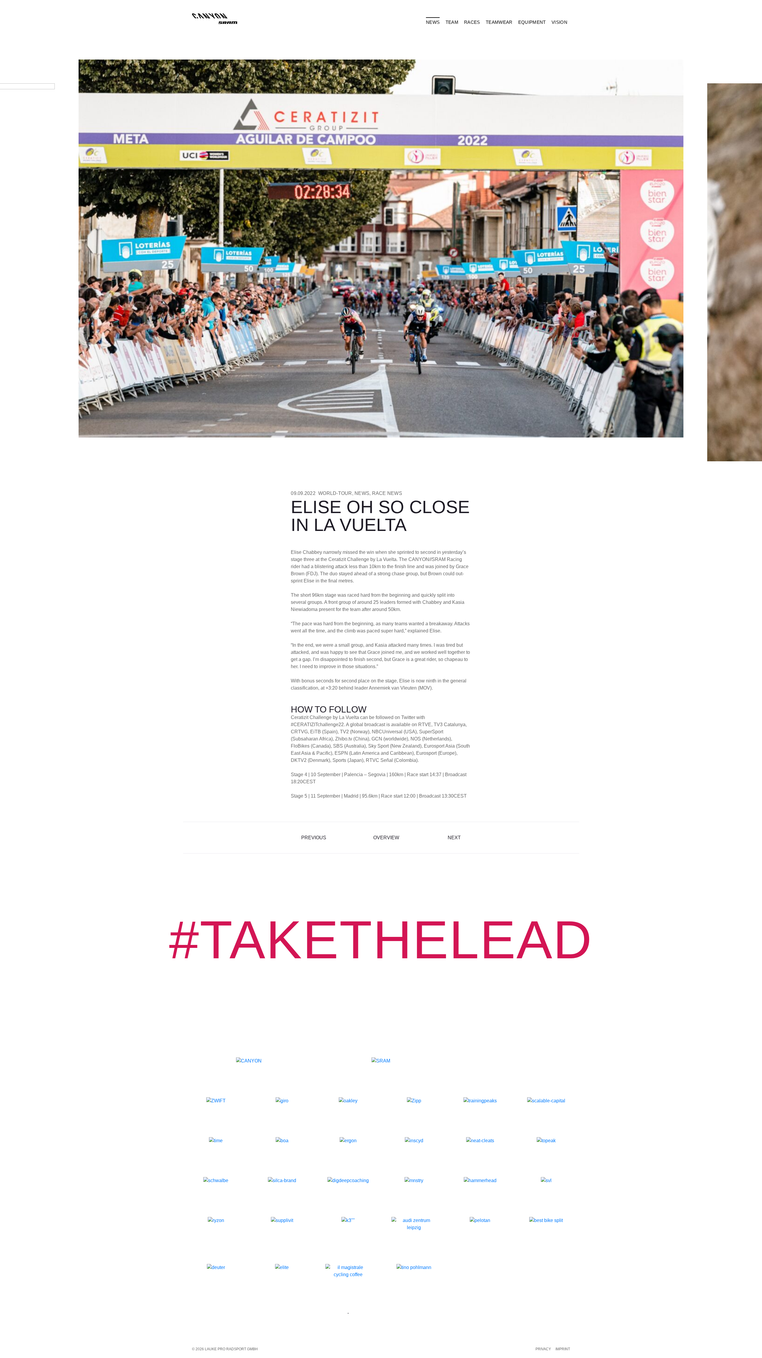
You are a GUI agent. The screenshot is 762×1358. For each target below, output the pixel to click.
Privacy (543, 1349)
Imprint (562, 1349)
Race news (387, 493)
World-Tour (335, 493)
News (362, 493)
